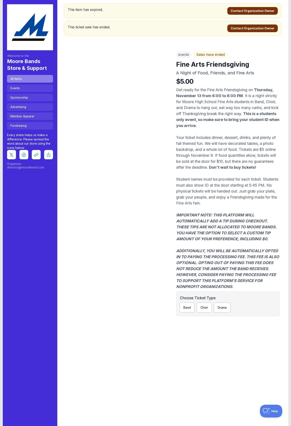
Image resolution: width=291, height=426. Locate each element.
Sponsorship (19, 97)
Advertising (18, 107)
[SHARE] (48, 154)
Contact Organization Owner (252, 11)
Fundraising (18, 125)
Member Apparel (22, 116)
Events (15, 88)
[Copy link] (36, 154)
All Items (16, 79)
